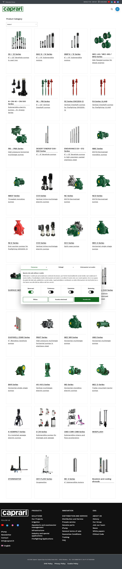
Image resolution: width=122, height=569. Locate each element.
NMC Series (97, 148)
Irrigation (36, 522)
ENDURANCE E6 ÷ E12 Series (74, 149)
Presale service (68, 522)
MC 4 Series (69, 479)
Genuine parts (68, 525)
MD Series (68, 384)
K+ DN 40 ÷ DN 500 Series (17, 102)
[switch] (50, 292)
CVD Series (41, 243)
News (95, 528)
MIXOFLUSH (97, 432)
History (96, 519)
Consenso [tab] (34, 267)
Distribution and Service (72, 519)
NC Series (68, 196)
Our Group (97, 522)
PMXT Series (41, 337)
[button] (117, 9)
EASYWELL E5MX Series (19, 337)
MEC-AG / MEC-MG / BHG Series (102, 55)
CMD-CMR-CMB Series (74, 432)
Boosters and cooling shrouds (101, 480)
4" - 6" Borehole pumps (46, 154)
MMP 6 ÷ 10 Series (72, 54)
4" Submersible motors (74, 482)
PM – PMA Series (15, 148)
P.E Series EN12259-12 (74, 101)
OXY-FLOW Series (44, 479)
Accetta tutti (86, 299)
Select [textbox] (9, 24)
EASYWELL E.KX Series (102, 290)
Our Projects (37, 519)
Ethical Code (98, 534)
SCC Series (69, 243)
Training (65, 537)
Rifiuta (35, 299)
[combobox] (22, 24)
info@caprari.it (7, 541)
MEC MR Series (71, 337)
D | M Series (41, 432)
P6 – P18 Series (43, 101)
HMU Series (97, 337)
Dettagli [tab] (61, 267)
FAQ (64, 540)
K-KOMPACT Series (16, 432)
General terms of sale (71, 531)
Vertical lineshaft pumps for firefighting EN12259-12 (74, 107)
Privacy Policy (59, 564)
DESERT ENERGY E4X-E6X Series (46, 149)
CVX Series (41, 196)
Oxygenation (41, 482)
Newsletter (6, 535)
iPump (4, 532)
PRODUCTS (37, 510)
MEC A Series (98, 243)
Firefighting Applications (42, 539)
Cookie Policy (72, 564)
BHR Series (13, 384)
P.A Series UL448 (99, 101)
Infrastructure (38, 530)
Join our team (99, 525)
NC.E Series (13, 243)
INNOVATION (67, 510)
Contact (4, 538)
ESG (94, 510)
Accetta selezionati (61, 299)
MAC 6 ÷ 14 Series (44, 54)
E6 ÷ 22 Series (14, 54)
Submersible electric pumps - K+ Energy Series (17, 109)
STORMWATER (14, 479)
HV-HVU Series (43, 384)
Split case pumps (71, 246)
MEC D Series (98, 384)
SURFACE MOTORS (16, 290)
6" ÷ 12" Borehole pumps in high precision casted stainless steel (74, 157)
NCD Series (97, 196)
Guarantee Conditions (71, 534)
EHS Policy (48, 564)
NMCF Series (14, 196)
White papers (98, 531)
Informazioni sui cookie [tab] (87, 267)
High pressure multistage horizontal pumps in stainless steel (47, 343)
